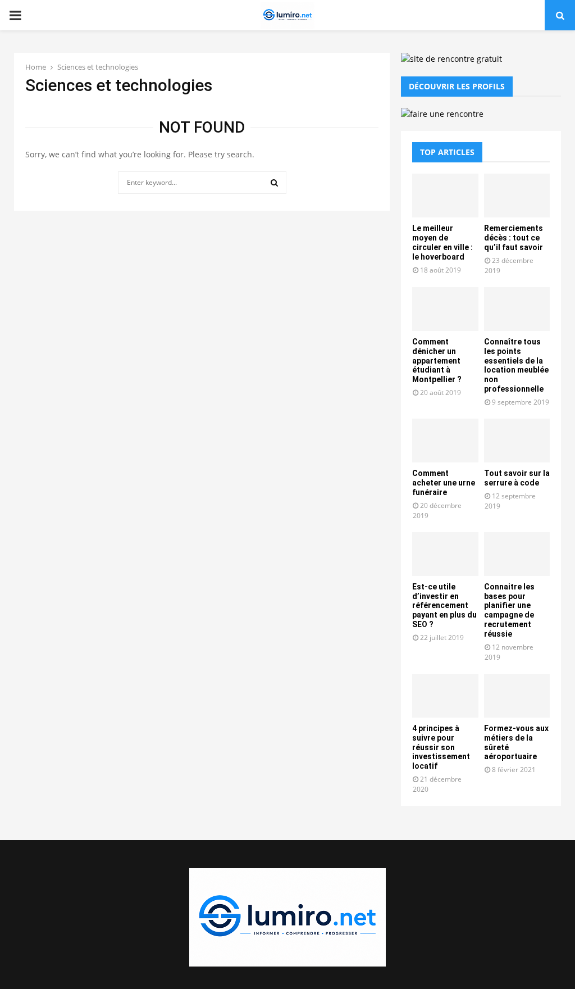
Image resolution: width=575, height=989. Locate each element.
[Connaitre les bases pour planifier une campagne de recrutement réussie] (517, 554)
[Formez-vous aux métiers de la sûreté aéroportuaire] (517, 696)
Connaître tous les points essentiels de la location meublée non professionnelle (516, 365)
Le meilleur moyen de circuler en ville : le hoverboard (442, 242)
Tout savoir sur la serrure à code (517, 478)
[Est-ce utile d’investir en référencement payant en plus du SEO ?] (445, 554)
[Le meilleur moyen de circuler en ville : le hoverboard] (445, 195)
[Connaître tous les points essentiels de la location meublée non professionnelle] (517, 309)
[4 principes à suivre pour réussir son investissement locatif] (445, 696)
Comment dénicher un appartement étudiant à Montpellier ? (437, 360)
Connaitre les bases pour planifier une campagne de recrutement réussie (509, 610)
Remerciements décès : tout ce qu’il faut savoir (513, 238)
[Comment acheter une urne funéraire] (445, 440)
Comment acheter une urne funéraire (443, 483)
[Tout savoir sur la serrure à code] (517, 440)
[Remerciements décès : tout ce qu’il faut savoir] (517, 195)
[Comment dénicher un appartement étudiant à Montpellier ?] (445, 309)
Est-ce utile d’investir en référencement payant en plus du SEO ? (444, 605)
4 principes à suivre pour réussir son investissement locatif (441, 747)
